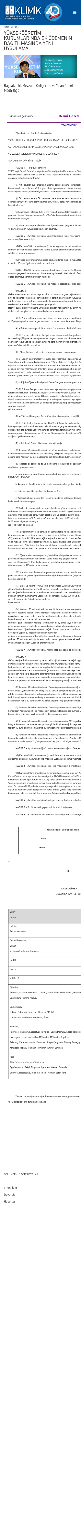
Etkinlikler (10, 1188)
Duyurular (10, 1194)
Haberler (9, 1201)
